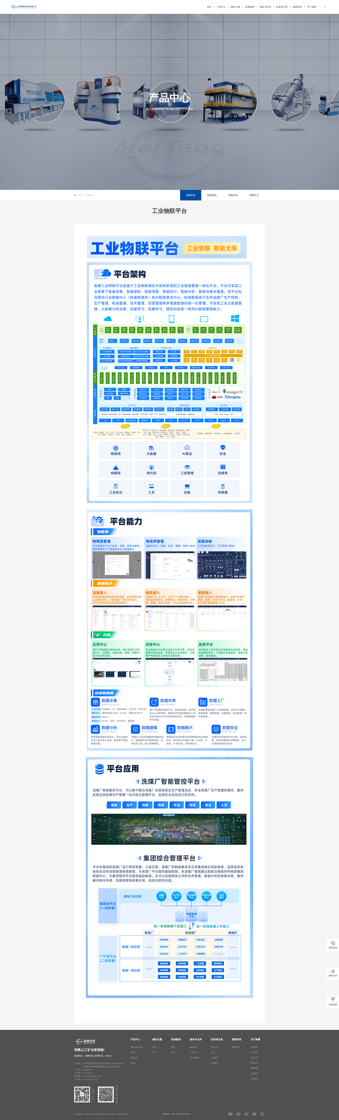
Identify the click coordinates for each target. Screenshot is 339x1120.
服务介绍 (193, 1047)
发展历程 (254, 1047)
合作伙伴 (254, 1058)
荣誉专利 (254, 1063)
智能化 (133, 1052)
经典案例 (249, 7)
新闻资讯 (297, 7)
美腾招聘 (254, 1068)
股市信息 (214, 1047)
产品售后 (193, 1052)
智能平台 (254, 195)
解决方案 (235, 7)
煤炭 (154, 1047)
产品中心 (221, 7)
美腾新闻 (235, 1047)
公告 (213, 1052)
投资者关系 (281, 7)
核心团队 (254, 1052)
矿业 (154, 1052)
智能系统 (212, 195)
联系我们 (254, 1074)
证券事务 (214, 1063)
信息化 (133, 1063)
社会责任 (214, 1058)
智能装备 (190, 195)
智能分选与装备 (136, 1047)
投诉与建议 (194, 1058)
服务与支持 (265, 7)
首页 (209, 7)
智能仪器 (233, 195)
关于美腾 (311, 7)
